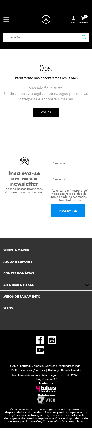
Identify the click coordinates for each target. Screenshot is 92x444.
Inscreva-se (68, 210)
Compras (83, 19)
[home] (46, 19)
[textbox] (46, 37)
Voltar (46, 112)
